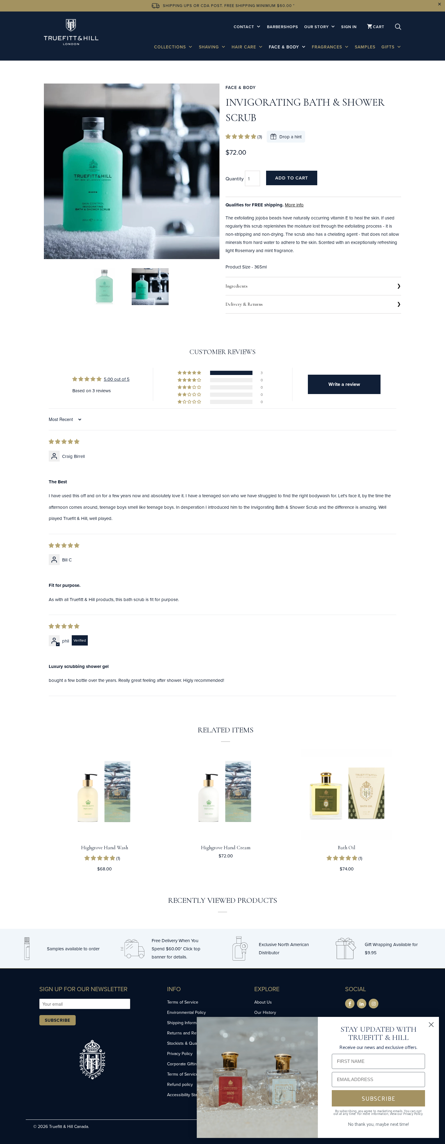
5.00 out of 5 (117, 379)
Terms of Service (182, 1002)
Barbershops (282, 27)
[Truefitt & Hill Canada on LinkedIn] (361, 1003)
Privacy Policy (180, 1053)
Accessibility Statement (188, 1095)
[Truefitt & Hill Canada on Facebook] (349, 1003)
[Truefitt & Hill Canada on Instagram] (373, 1003)
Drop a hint (290, 136)
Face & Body (285, 47)
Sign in (349, 27)
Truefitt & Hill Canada (68, 1126)
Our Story (317, 27)
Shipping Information (186, 1023)
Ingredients (237, 286)
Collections (170, 47)
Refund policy (180, 1084)
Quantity (235, 178)
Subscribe (57, 1020)
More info (294, 205)
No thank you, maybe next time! (378, 1124)
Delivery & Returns (244, 304)
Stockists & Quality (184, 1043)
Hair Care (245, 47)
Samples (365, 47)
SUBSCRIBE (378, 1098)
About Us (263, 1002)
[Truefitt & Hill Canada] (71, 33)
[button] (241, 136)
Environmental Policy (186, 1012)
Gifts (388, 47)
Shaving (209, 47)
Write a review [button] (344, 384)
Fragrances (328, 47)
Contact (244, 27)
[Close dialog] (431, 1024)
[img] (64, 442)
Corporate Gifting (183, 1064)
